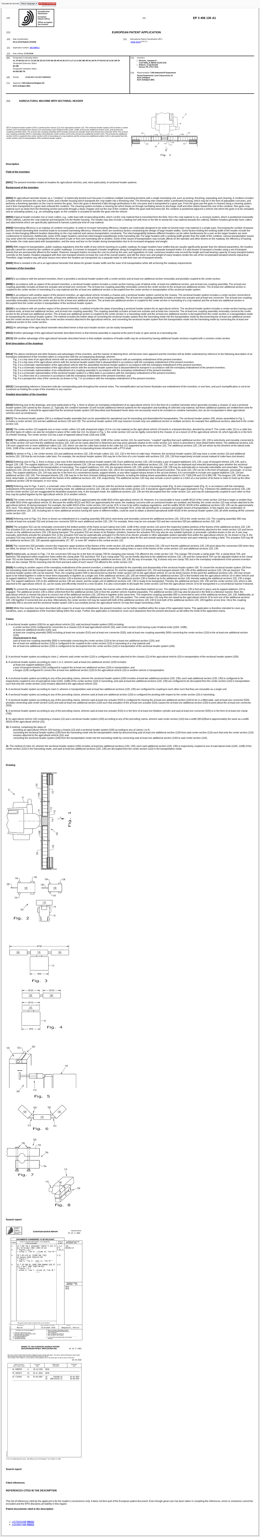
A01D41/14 (136, 42)
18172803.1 (35, 48)
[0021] (30, 1522)
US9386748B (19, 1524)
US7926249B (19, 1522)
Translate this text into (10, 4)
